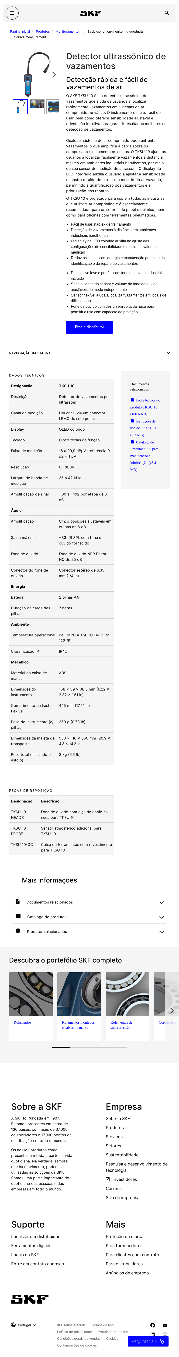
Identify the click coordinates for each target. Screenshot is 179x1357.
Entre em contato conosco (37, 1263)
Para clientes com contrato (132, 1254)
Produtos (43, 31)
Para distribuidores (124, 1263)
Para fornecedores (124, 1245)
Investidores (124, 1179)
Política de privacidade (74, 1332)
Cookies (112, 1338)
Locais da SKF (25, 1254)
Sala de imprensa (122, 1197)
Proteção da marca (124, 1236)
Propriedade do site (113, 1332)
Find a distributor (89, 326)
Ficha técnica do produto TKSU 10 (145, 407)
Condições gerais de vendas (78, 1338)
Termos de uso (102, 1325)
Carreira (114, 1188)
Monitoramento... (68, 31)
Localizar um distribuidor (35, 1236)
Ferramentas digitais (31, 1245)
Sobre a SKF (118, 1118)
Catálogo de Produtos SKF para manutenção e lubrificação (144, 456)
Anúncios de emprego (127, 1272)
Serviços (114, 1136)
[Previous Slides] (18, 74)
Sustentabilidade (122, 1154)
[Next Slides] (54, 74)
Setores (113, 1145)
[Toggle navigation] (12, 13)
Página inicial (20, 31)
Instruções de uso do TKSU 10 (143, 428)
